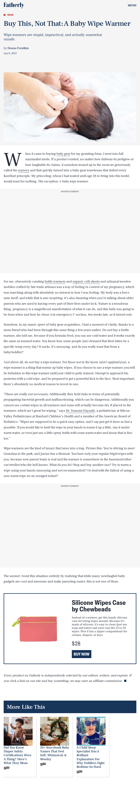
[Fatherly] (14, 5)
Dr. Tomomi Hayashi (80, 411)
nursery (23, 170)
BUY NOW (82, 654)
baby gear (63, 154)
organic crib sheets (86, 281)
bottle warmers (55, 281)
